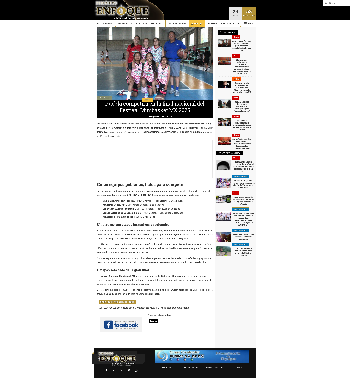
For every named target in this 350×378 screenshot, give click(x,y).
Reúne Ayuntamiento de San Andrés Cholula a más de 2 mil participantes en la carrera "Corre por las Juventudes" (243, 219)
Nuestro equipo (165, 367)
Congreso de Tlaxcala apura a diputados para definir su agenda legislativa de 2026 (241, 46)
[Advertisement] (154, 159)
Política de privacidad (190, 367)
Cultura (212, 23)
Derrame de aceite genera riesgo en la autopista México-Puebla (243, 252)
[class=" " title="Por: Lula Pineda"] (223, 183)
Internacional (177, 23)
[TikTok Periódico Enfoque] (136, 370)
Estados (108, 23)
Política (141, 23)
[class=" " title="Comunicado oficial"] (223, 216)
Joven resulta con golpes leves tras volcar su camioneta (244, 236)
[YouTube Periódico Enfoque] (129, 370)
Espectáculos (230, 23)
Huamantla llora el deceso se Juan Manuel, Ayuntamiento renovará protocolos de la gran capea (243, 166)
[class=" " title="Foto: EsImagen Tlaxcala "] (224, 141)
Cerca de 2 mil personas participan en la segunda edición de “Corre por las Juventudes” (243, 184)
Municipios (125, 23)
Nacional (157, 23)
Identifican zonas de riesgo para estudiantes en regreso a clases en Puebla (243, 200)
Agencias (155, 117)
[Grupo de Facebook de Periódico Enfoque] (121, 322)
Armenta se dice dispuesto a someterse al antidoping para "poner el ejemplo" (242, 106)
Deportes (197, 23)
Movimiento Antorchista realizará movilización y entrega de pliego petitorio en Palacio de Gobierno (242, 67)
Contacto (238, 367)
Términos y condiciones (214, 367)
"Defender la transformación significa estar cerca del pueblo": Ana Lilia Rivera (242, 125)
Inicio (97, 23)
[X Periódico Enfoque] (114, 370)
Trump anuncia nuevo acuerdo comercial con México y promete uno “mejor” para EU (242, 88)
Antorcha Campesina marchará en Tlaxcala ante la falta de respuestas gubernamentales (241, 144)
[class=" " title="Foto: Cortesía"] (224, 43)
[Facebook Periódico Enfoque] (106, 370)
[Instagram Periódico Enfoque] (121, 370)
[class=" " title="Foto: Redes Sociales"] (224, 61)
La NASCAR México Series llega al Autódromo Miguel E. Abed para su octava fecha (144, 307)
